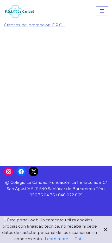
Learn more (56, 238)
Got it (79, 238)
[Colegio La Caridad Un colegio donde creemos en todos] (19, 11)
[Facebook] (21, 171)
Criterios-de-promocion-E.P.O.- (34, 24)
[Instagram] (8, 171)
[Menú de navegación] (102, 11)
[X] (33, 171)
